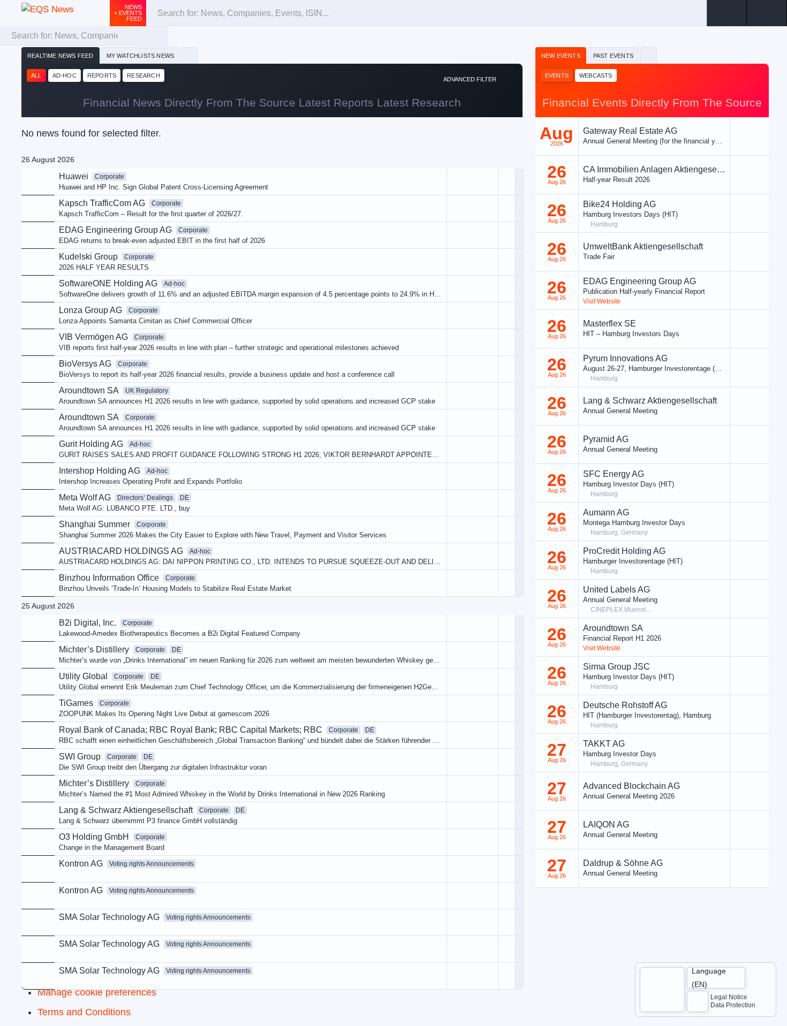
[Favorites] (189, 55)
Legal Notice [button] (728, 997)
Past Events (613, 55)
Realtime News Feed (60, 55)
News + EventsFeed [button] (128, 13)
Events (557, 75)
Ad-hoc (64, 75)
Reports (101, 75)
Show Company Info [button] (431, 250)
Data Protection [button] (732, 1005)
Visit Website (601, 301)
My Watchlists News (141, 55)
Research (143, 75)
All (36, 75)
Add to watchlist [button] (424, 233)
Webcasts (595, 75)
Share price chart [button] (426, 268)
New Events (560, 55)
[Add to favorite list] (506, 289)
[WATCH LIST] (727, 13)
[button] (767, 13)
